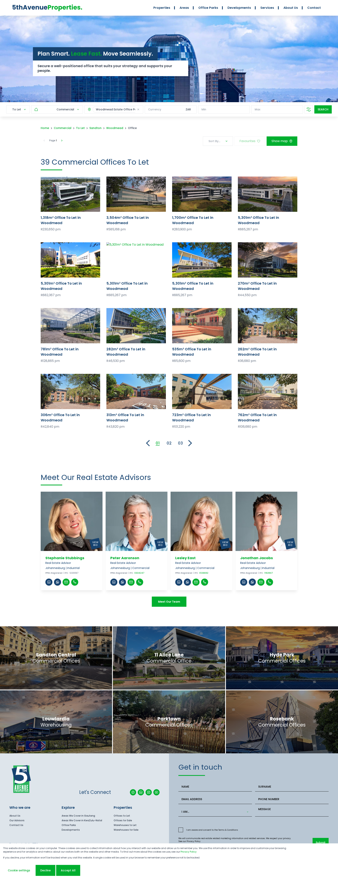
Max (257, 109)
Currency (154, 109)
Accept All (68, 870)
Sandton (95, 128)
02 (169, 443)
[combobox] (214, 812)
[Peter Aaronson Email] (131, 582)
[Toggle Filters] (309, 109)
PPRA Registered (53, 573)
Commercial (62, 128)
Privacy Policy (193, 841)
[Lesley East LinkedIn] (178, 582)
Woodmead (114, 128)
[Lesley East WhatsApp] (187, 582)
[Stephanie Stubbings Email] (66, 582)
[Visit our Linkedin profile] (141, 792)
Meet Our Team (169, 602)
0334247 (139, 573)
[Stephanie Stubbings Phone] (74, 582)
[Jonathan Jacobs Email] (260, 582)
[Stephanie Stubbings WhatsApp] (57, 582)
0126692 (203, 573)
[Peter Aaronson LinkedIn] (113, 582)
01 (158, 443)
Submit (320, 843)
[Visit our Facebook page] (133, 792)
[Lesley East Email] (196, 582)
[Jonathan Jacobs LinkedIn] (243, 582)
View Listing (70, 194)
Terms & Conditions (228, 830)
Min (203, 109)
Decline (45, 870)
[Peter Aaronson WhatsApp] (122, 582)
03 (180, 443)
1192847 (268, 573)
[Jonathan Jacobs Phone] (269, 582)
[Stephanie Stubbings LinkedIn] (48, 582)
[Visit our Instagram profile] (149, 792)
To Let (80, 128)
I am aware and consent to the (212, 830)
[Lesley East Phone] (204, 582)
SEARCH (323, 109)
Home (45, 128)
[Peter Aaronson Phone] (139, 582)
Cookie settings (19, 870)
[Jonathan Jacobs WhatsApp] (252, 582)
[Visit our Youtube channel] (156, 792)
